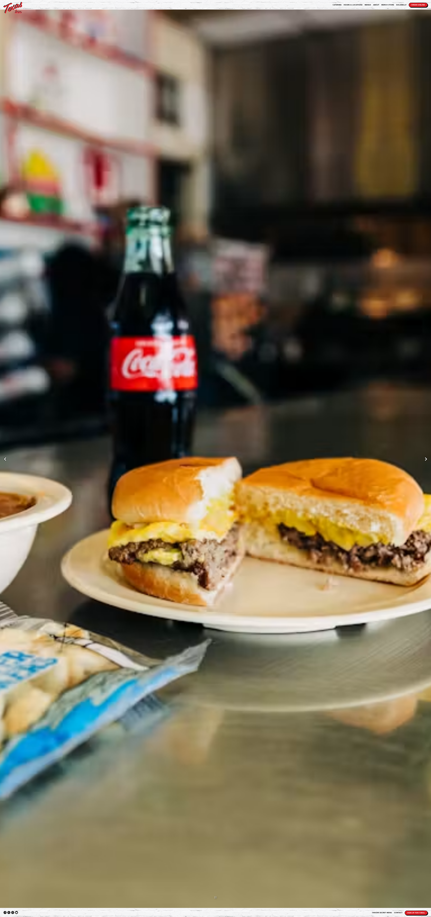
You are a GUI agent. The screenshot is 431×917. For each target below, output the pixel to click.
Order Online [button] (418, 5)
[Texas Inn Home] (12, 8)
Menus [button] (368, 5)
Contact (398, 913)
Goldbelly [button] (401, 5)
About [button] (376, 5)
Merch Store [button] (387, 5)
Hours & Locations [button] (353, 5)
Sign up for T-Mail (416, 913)
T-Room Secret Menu (382, 913)
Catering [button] (337, 5)
